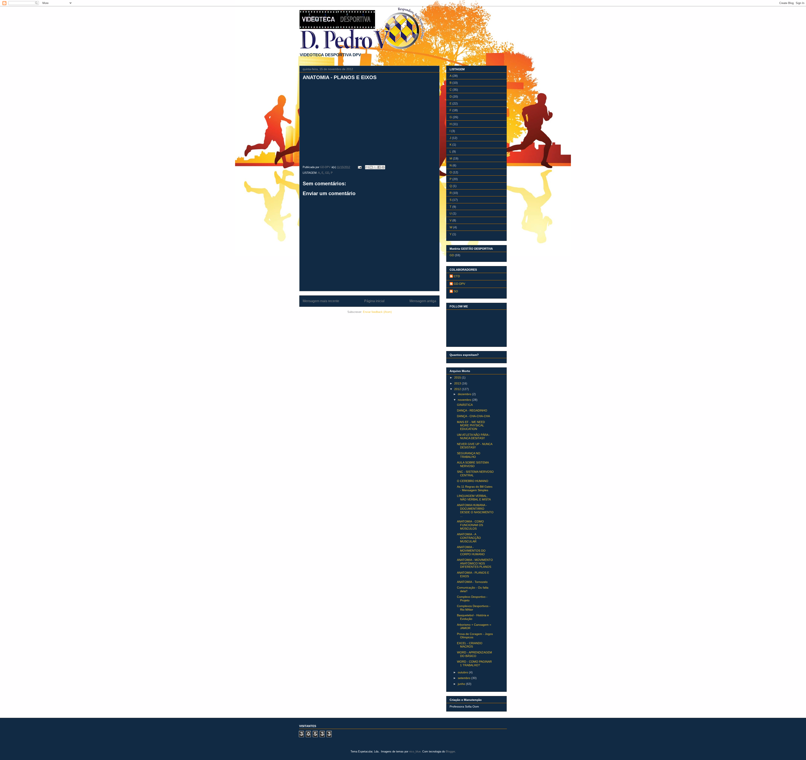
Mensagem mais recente (321, 301)
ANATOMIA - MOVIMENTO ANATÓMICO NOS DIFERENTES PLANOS (475, 563)
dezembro (465, 394)
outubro (463, 672)
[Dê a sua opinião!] (371, 167)
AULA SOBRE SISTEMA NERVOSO (473, 464)
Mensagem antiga (423, 301)
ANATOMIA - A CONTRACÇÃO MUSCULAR (469, 538)
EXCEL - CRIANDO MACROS (469, 644)
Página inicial (374, 301)
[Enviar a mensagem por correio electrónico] (359, 167)
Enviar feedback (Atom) (377, 311)
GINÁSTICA (465, 404)
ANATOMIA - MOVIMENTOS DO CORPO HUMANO (471, 550)
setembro (464, 678)
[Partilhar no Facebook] (379, 167)
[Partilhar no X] (375, 167)
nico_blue (415, 751)
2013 (458, 383)
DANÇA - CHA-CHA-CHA (473, 416)
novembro (465, 399)
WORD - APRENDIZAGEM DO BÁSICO (474, 654)
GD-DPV (459, 283)
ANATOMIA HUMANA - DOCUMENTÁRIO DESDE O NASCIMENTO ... (475, 510)
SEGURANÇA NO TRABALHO (468, 455)
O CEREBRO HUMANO (472, 481)
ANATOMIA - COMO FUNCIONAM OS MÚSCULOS (470, 525)
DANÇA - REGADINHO (472, 410)
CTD (457, 276)
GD (327, 172)
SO (456, 291)
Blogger (450, 751)
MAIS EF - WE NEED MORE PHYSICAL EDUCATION (471, 425)
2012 (458, 389)
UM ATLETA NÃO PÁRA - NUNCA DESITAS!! (473, 436)
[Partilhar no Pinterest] (383, 167)
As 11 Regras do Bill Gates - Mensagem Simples (474, 488)
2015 (458, 377)
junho (462, 684)
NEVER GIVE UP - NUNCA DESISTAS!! (474, 445)
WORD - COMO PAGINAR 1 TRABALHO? (474, 663)
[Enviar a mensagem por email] (367, 167)
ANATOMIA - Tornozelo (472, 582)
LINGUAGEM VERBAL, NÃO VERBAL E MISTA (474, 497)
